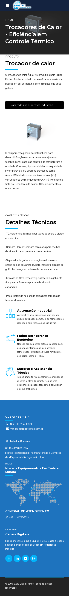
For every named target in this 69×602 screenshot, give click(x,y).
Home (9, 20)
